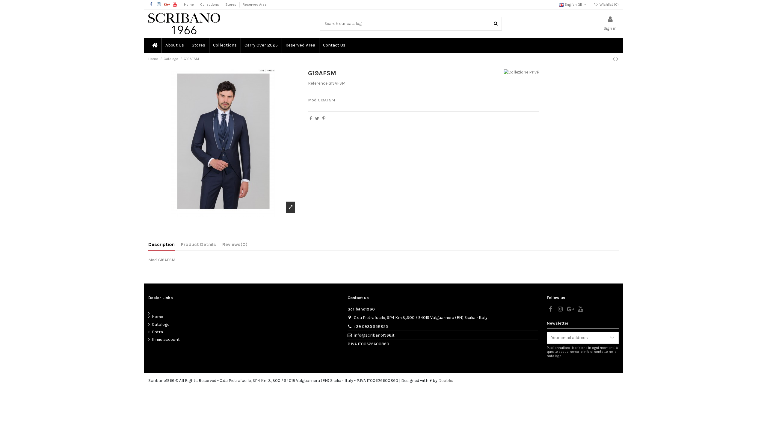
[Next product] (617, 59)
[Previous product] (614, 59)
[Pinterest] (323, 118)
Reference (317, 83)
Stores (231, 4)
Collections (210, 4)
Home (189, 4)
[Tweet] (317, 118)
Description (161, 244)
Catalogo (161, 324)
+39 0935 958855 (371, 326)
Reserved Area (255, 4)
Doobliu (445, 380)
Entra (157, 331)
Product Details (198, 244)
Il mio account (166, 339)
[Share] (310, 118)
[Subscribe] (612, 338)
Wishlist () (609, 4)
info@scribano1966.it (374, 335)
